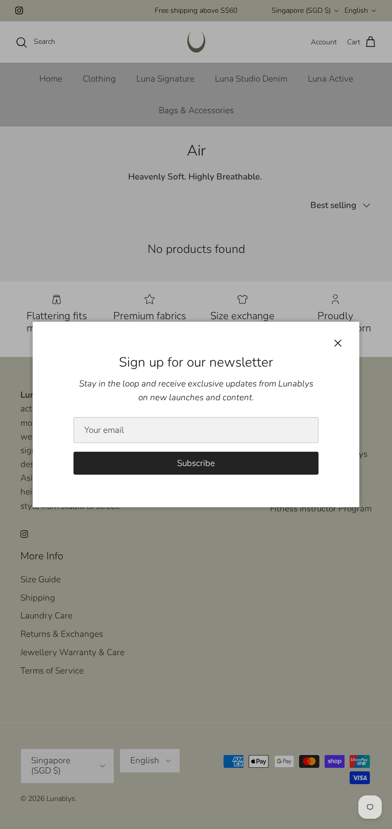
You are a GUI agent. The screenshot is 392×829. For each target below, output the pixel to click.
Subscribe (196, 463)
